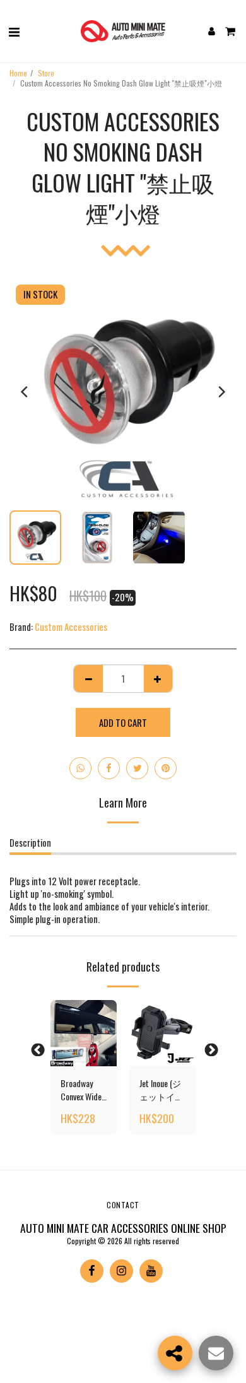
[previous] (25, 391)
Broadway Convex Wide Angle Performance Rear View (82, 1089)
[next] (220, 391)
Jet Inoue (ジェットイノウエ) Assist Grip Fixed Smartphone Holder (161, 1089)
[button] (14, 31)
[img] (83, 1033)
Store (46, 73)
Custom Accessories (71, 626)
